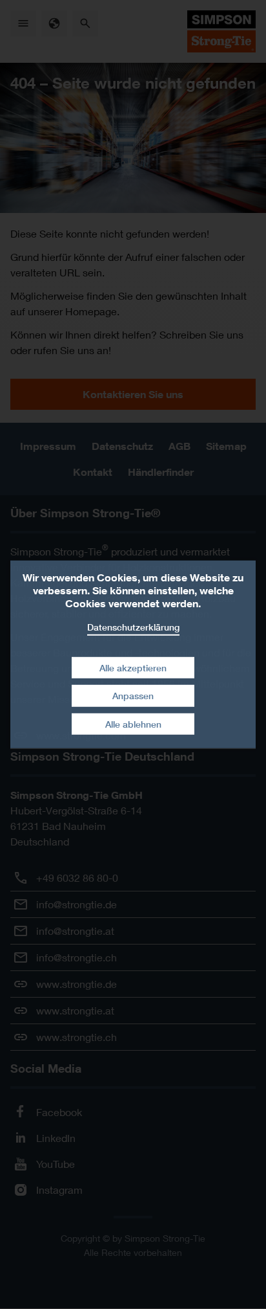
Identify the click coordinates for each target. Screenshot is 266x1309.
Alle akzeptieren (133, 667)
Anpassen (133, 695)
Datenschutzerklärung (133, 626)
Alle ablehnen (133, 724)
